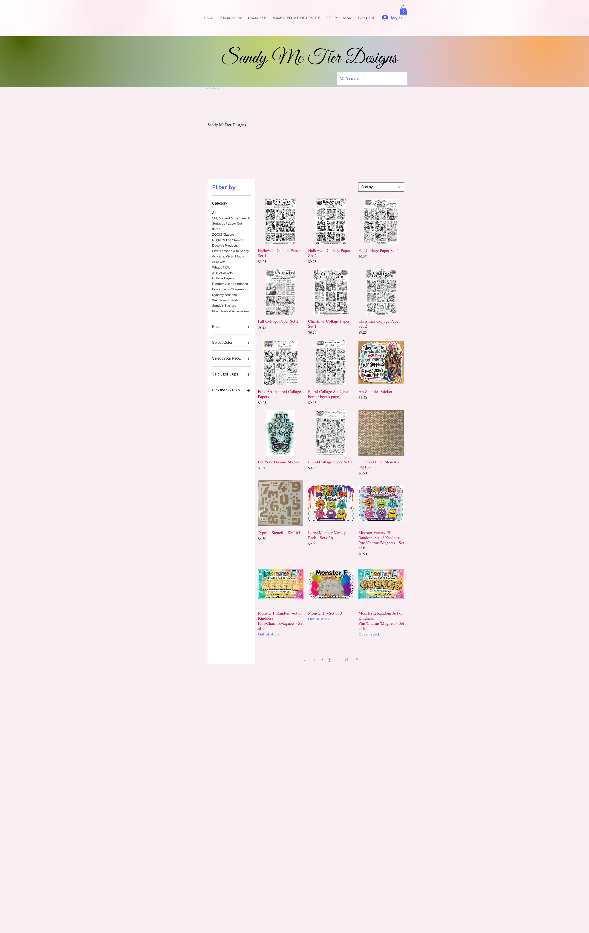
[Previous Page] (304, 659)
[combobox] (381, 187)
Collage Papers (223, 278)
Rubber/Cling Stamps (227, 240)
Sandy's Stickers (224, 305)
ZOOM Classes (223, 234)
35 (346, 659)
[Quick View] (280, 221)
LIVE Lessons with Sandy (230, 251)
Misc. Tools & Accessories (230, 311)
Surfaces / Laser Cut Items (227, 226)
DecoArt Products (225, 245)
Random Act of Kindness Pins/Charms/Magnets (230, 286)
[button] (403, 10)
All (214, 212)
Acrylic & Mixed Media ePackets (228, 259)
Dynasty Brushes (224, 295)
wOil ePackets (222, 273)
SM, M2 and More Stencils (231, 218)
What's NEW (221, 267)
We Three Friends (225, 300)
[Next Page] (357, 659)
